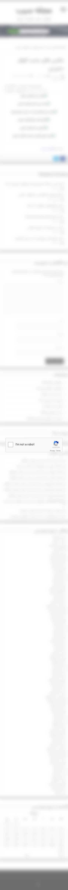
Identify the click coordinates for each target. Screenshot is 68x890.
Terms (58, 451)
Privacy (52, 451)
